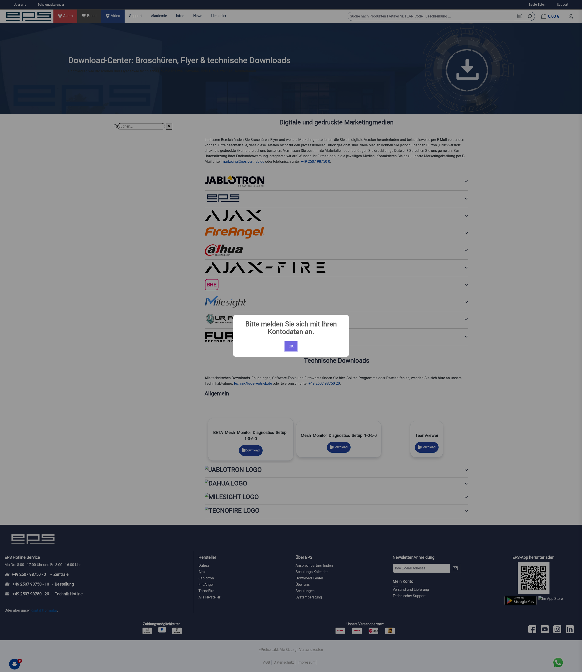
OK (291, 346)
